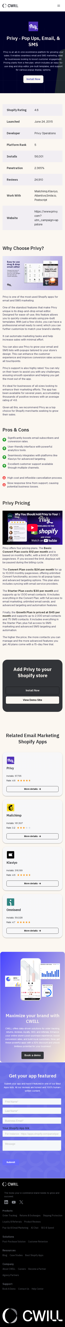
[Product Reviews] (32, 1221)
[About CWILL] (9, 1269)
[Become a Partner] (37, 1269)
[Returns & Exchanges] (30, 1215)
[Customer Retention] (38, 1241)
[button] (33, 79)
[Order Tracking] (10, 1215)
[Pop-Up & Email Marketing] (15, 1228)
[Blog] (5, 1255)
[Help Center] (38, 1289)
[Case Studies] (16, 1255)
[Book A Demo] (9, 1289)
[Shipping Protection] (52, 1215)
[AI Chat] (34, 1228)
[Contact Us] (23, 1289)
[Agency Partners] (11, 1275)
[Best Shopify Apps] (34, 1255)
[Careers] (22, 1269)
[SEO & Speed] (47, 1228)
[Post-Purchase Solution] (14, 1241)
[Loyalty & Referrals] (12, 1221)
